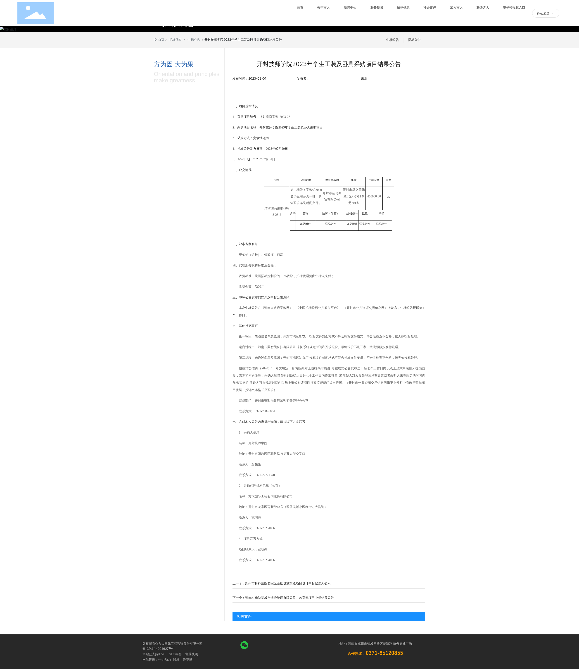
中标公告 (193, 40)
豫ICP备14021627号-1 (158, 648)
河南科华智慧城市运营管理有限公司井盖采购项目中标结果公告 (289, 598)
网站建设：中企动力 (156, 659)
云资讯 (187, 659)
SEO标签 (175, 654)
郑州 (175, 659)
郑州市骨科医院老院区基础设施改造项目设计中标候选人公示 (288, 583)
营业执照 (191, 654)
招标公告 (414, 40)
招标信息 (175, 40)
